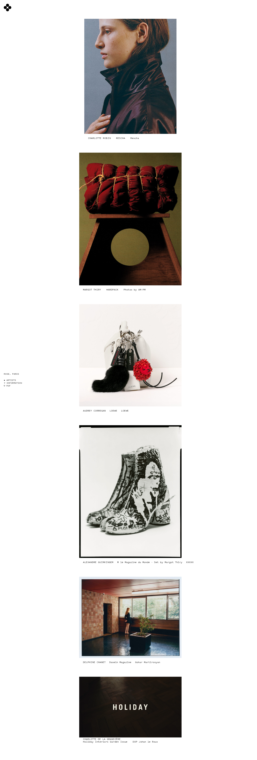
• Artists (10, 380)
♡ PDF (7, 386)
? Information (13, 383)
